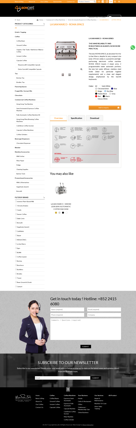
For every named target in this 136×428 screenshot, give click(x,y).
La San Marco (21, 244)
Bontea (19, 261)
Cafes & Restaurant (84, 401)
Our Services (88, 21)
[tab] (58, 118)
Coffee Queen (22, 257)
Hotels (80, 398)
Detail (65, 198)
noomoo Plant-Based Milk (25, 201)
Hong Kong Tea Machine (24, 104)
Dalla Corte (20, 218)
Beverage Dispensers (22, 139)
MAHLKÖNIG (21, 240)
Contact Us (71, 1)
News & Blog (19, 1)
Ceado (19, 210)
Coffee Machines (59, 21)
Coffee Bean (20, 41)
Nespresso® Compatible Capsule (29, 65)
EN (111, 1)
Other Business (83, 412)
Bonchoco (20, 265)
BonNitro (20, 269)
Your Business (74, 21)
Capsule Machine (69, 408)
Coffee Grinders (21, 134)
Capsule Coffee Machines (25, 130)
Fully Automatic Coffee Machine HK (28, 115)
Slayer (19, 235)
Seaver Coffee (22, 214)
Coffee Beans (54, 398)
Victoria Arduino (22, 206)
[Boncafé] (24, 11)
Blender (17, 147)
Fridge (18, 165)
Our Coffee (44, 1)
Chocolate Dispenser (23, 143)
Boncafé (19, 191)
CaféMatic (20, 231)
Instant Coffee (21, 56)
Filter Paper (20, 161)
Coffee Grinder (69, 420)
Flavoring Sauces (21, 87)
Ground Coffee (21, 45)
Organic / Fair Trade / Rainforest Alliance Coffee (29, 51)
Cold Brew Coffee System (25, 126)
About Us (32, 1)
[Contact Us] (99, 1)
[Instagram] (107, 1)
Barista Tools (20, 174)
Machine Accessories (22, 152)
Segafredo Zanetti (22, 187)
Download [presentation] (94, 118)
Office (80, 404)
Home (38, 21)
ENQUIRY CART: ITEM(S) (97, 17)
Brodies (19, 274)
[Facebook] (103, 1)
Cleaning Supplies (22, 169)
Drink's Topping (20, 32)
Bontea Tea (20, 78)
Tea (16, 73)
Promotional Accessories (24, 178)
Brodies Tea (20, 82)
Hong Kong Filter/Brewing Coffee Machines (27, 120)
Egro (18, 248)
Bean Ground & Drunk (24, 282)
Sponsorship (57, 1)
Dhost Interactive (88, 425)
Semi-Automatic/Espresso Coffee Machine (27, 109)
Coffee (46, 21)
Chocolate (18, 95)
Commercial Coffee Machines (25, 100)
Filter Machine (68, 417)
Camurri (19, 286)
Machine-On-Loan (100, 403)
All (16, 28)
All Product (101, 21)
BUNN (19, 252)
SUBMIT (85, 346)
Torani (19, 278)
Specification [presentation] (76, 118)
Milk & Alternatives (22, 182)
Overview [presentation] (58, 118)
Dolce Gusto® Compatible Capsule (29, 69)
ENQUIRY (57, 198)
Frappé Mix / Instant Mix (23, 91)
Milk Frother (20, 156)
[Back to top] (68, 389)
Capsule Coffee (21, 60)
